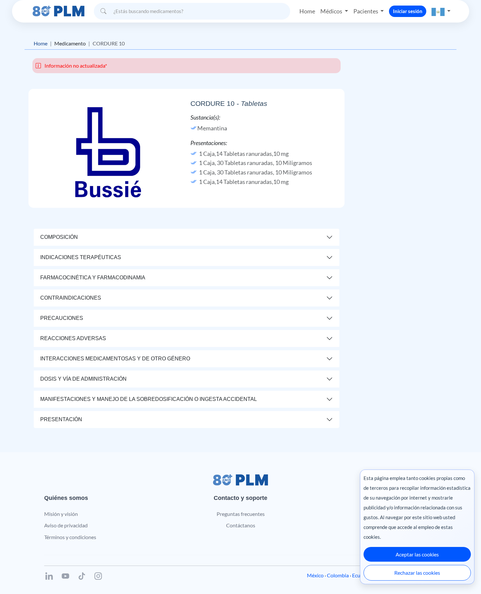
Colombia (338, 575)
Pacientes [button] (366, 11)
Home (307, 11)
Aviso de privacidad (66, 525)
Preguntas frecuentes (241, 514)
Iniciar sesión (407, 11)
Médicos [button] (331, 11)
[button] (441, 11)
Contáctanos (240, 525)
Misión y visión (61, 514)
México (315, 575)
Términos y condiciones (70, 537)
